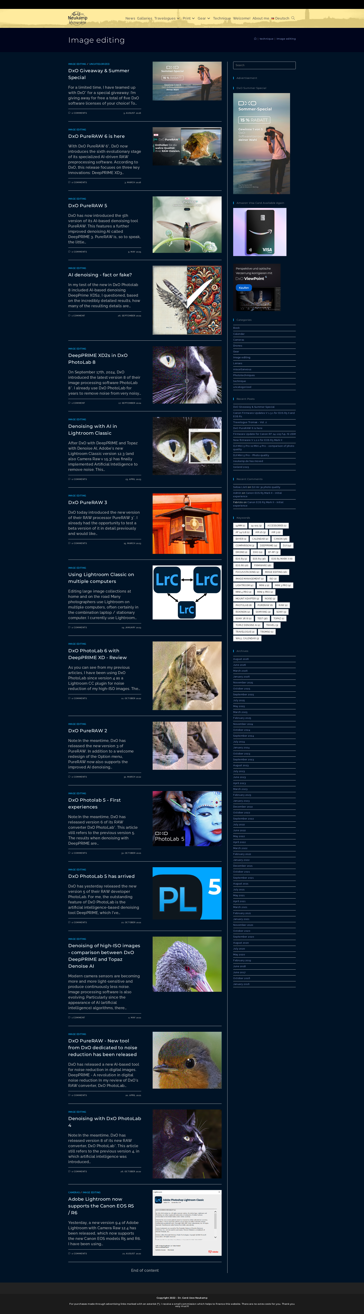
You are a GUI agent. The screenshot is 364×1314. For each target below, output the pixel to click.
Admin (237, 493)
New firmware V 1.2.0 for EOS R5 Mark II (257, 440)
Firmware (262, 565)
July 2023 (239, 771)
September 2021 (243, 877)
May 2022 (239, 836)
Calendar (239, 333)
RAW (283, 605)
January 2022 (241, 859)
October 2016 (241, 978)
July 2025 (239, 700)
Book (236, 327)
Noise (270, 598)
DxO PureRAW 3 (87, 502)
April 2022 (239, 842)
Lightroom (244, 585)
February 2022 (242, 854)
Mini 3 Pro (283, 585)
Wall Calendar (247, 638)
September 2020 (243, 936)
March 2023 (240, 789)
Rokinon (243, 612)
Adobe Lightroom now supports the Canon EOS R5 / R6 (101, 1205)
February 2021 (242, 913)
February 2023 (242, 794)
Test (262, 618)
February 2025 (242, 718)
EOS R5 (259, 558)
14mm (240, 525)
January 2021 (241, 919)
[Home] (255, 38)
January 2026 (241, 676)
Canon (280, 539)
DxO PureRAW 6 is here (96, 136)
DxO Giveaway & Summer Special (254, 406)
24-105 (256, 525)
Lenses (237, 363)
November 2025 (243, 682)
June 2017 (239, 972)
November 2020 (243, 925)
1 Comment (78, 315)
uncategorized (99, 64)
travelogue (245, 631)
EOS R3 (241, 558)
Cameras (74, 1192)
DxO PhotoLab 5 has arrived (101, 876)
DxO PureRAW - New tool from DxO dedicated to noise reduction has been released (102, 1047)
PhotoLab (244, 605)
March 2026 (240, 670)
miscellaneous (242, 369)
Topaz (279, 618)
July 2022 (239, 824)
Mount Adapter (247, 598)
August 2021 (241, 883)
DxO (257, 552)
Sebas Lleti (240, 487)
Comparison (245, 545)
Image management (250, 578)
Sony (281, 612)
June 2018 (239, 966)
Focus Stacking (247, 572)
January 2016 (241, 984)
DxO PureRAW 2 (87, 730)
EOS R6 (242, 565)
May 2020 (239, 954)
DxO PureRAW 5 (87, 205)
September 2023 (243, 759)
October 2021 (241, 871)
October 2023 (241, 753)
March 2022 (240, 848)
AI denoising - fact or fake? (100, 275)
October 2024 (241, 729)
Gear (236, 351)
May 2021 (239, 895)
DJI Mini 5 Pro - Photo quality (251, 455)
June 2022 (239, 830)
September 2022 (243, 818)
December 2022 (243, 806)
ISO (273, 578)
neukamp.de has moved (248, 461)
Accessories (277, 525)
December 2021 (243, 865)
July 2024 (239, 741)
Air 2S (260, 532)
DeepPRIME (268, 545)
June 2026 (239, 664)
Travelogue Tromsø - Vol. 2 (250, 422)
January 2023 (241, 800)
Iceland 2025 (241, 467)
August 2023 (241, 765)
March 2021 (240, 907)
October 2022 (241, 812)
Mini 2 (264, 585)
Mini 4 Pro (243, 592)
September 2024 (243, 735)
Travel (272, 625)
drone (241, 552)
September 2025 (243, 694)
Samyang (263, 612)
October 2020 (241, 930)
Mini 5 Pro (265, 592)
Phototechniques (244, 375)
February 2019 (242, 960)
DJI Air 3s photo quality (266, 487)
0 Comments (79, 113)
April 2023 (239, 783)
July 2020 (239, 948)
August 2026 (241, 659)
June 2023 (239, 777)
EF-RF (273, 552)
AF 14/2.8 (242, 532)
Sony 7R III (243, 618)
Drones (237, 345)
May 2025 (239, 706)
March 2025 (240, 712)
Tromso (266, 631)
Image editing (286, 38)
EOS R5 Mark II (281, 558)
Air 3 (275, 532)
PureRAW (265, 605)
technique (239, 381)
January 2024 (241, 747)
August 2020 (241, 942)
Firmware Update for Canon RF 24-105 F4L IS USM (264, 434)
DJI (287, 545)
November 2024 (243, 724)
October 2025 (241, 688)
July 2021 (239, 889)
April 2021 (239, 901)
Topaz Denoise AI (248, 625)
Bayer (241, 539)
